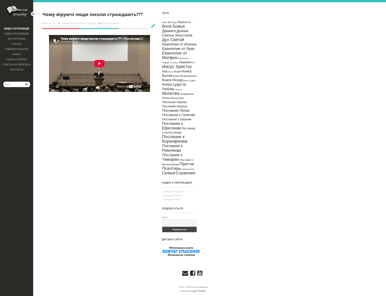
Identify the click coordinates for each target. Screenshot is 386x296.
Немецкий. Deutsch (173, 195)
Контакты (17, 69)
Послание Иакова (174, 102)
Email (164, 217)
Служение (185, 173)
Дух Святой (173, 39)
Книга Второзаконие (185, 76)
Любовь (168, 89)
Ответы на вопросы (16, 64)
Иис (193, 63)
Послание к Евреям (176, 119)
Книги (17, 54)
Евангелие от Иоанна (179, 44)
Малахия (178, 89)
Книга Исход (172, 80)
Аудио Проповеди (16, 33)
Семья (168, 173)
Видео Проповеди (16, 28)
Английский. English (173, 191)
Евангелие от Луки (178, 48)
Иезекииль (174, 63)
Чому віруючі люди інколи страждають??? (93, 14)
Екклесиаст (183, 58)
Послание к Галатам (178, 115)
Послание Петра (175, 110)
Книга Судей (189, 80)
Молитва (170, 93)
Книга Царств (174, 84)
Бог (170, 22)
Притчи (187, 164)
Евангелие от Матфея (174, 55)
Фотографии (16, 39)
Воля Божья (173, 26)
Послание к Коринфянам (174, 139)
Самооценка (188, 169)
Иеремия (185, 62)
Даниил (169, 31)
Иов (165, 71)
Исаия (178, 71)
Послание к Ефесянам (172, 125)
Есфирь (166, 62)
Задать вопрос (16, 59)
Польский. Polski (172, 199)
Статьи (17, 44)
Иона (170, 71)
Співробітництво (17, 49)
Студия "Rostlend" (198, 291)
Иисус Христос (177, 66)
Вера (174, 22)
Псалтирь (171, 168)
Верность (184, 22)
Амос (164, 22)
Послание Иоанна (174, 106)
